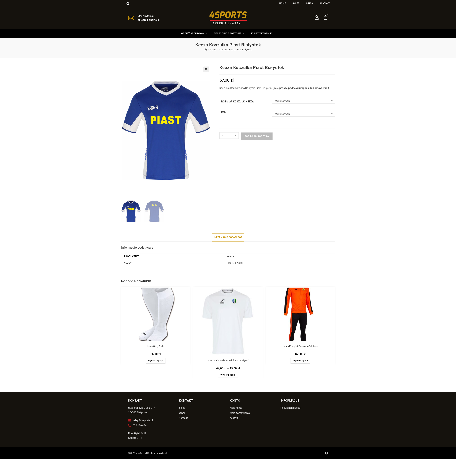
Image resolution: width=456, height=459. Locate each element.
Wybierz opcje (155, 360)
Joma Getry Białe (155, 346)
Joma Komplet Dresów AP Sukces (300, 346)
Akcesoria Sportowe (227, 33)
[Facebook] (127, 3)
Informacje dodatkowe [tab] (228, 237)
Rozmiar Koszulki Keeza (237, 101)
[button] (206, 69)
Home (282, 3)
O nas (309, 3)
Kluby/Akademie (261, 33)
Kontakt (325, 3)
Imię (223, 111)
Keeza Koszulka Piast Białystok (235, 49)
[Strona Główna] (205, 49)
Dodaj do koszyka (257, 136)
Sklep (295, 3)
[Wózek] (325, 17)
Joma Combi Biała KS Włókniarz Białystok (228, 360)
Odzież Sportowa (192, 33)
